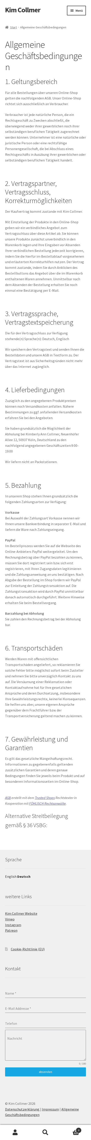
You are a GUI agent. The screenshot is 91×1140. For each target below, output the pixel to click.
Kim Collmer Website (21, 913)
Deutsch (23, 876)
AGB (8, 797)
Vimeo (10, 919)
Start (13, 27)
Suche (45, 1132)
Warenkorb (70, 1128)
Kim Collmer (22, 9)
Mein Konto (15, 1132)
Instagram (13, 925)
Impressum (50, 1109)
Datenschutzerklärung (22, 1109)
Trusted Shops (45, 797)
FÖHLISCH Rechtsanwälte (47, 803)
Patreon (11, 930)
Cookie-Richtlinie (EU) (28, 949)
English (11, 876)
